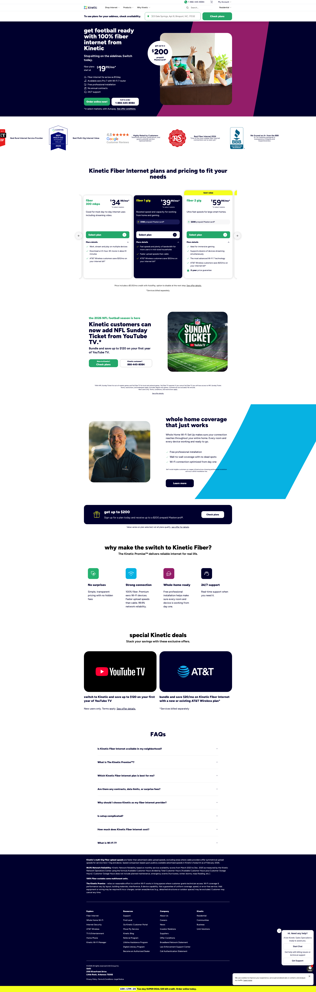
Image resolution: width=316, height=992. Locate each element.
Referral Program (130, 938)
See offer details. (194, 285)
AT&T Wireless (92, 929)
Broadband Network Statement (174, 942)
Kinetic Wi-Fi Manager (96, 942)
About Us (164, 916)
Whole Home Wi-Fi (94, 920)
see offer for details (180, 527)
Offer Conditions (167, 938)
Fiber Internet (92, 916)
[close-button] (309, 976)
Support (127, 916)
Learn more (179, 483)
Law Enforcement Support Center (175, 947)
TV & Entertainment (95, 933)
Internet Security (94, 924)
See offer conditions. (126, 109)
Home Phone (92, 938)
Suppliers (164, 933)
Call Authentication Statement (173, 951)
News (162, 924)
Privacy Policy (91, 979)
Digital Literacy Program (134, 947)
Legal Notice (119, 979)
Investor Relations (168, 929)
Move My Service (131, 929)
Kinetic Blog (128, 933)
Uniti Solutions (203, 929)
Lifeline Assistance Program (135, 942)
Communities (203, 920)
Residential (202, 916)
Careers (163, 920)
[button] (187, 7)
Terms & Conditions (105, 979)
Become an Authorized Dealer (136, 951)
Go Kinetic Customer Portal (135, 924)
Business (200, 924)
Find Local (127, 920)
